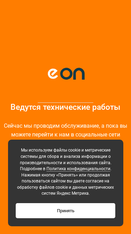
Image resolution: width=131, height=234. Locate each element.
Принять (65, 210)
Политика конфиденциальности (78, 168)
